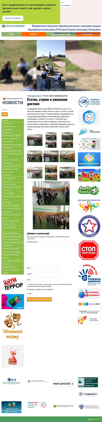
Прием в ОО (7, 132)
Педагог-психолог (9, 224)
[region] (51, 65)
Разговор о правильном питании (11, 271)
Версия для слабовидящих (15, 25)
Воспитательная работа (11, 221)
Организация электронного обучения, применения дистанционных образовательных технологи (12, 140)
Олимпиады (7, 202)
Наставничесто (8, 245)
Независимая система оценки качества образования (10, 172)
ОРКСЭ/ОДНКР (8, 193)
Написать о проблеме (13, 18)
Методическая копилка (11, 205)
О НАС (11, 34)
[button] (23, 89)
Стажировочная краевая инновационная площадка (11, 250)
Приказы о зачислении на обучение (11, 216)
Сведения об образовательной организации (9, 126)
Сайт (28, 280)
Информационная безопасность (9, 179)
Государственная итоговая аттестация (12, 188)
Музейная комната (9, 267)
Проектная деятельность (11, 239)
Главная (5, 120)
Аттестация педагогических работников (12, 210)
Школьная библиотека (10, 233)
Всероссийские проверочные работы (13, 198)
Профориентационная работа (13, 242)
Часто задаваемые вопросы (12, 261)
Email (29, 274)
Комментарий (32, 242)
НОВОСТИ (33, 34)
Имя (29, 268)
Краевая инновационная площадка (11, 256)
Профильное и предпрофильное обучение (12, 149)
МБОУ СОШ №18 (96, 419)
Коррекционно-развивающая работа (12, 155)
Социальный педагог (10, 227)
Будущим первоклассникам (12, 236)
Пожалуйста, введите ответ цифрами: (40, 289)
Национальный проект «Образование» (10, 161)
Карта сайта (7, 264)
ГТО (4, 230)
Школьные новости (9, 184)
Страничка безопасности (11, 166)
